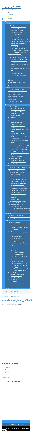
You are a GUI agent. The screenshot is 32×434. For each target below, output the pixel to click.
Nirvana (16, 424)
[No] (6, 430)
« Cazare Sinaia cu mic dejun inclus (10, 296)
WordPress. (21, 424)
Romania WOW (11, 7)
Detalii (3, 430)
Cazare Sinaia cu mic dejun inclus (10, 291)
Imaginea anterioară (6, 377)
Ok (27, 428)
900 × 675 (19, 304)
